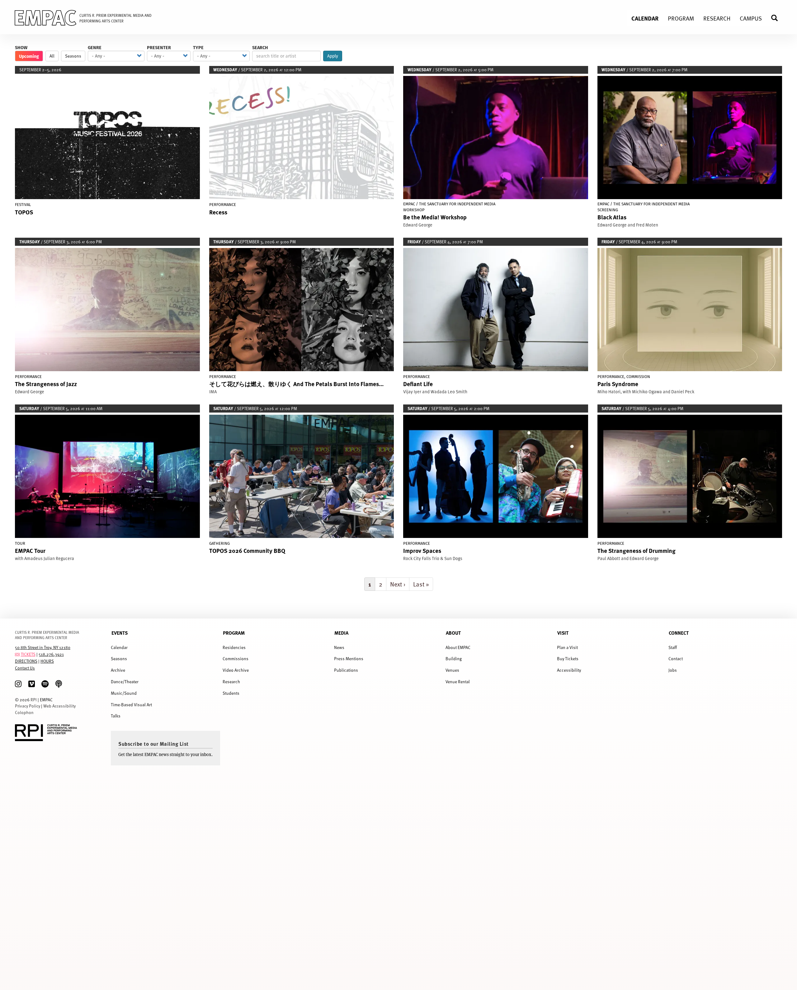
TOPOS (24, 212)
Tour (20, 543)
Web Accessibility (59, 706)
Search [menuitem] (777, 18)
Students (231, 693)
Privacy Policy (27, 706)
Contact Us (25, 668)
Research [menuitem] (716, 18)
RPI (34, 700)
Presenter (159, 47)
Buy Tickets (567, 658)
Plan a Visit (567, 647)
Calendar (119, 647)
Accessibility (569, 670)
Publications (346, 670)
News (339, 647)
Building (454, 658)
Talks (115, 716)
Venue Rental (458, 681)
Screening (607, 210)
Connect (679, 632)
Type (198, 47)
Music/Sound (124, 693)
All (52, 56)
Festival (23, 205)
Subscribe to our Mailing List (153, 743)
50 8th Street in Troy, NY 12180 (42, 647)
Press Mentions (348, 658)
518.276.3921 (51, 654)
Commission (638, 377)
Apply (332, 56)
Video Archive (236, 670)
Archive (118, 670)
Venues (452, 670)
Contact (675, 658)
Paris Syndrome (617, 383)
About (453, 632)
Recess (218, 212)
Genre (94, 47)
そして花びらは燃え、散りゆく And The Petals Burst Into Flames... (296, 383)
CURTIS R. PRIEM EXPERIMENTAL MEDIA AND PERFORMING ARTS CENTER (47, 635)
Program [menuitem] (681, 18)
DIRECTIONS (26, 661)
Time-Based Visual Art (131, 704)
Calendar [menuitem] (644, 18)
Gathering (219, 543)
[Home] (41, 18)
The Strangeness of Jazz (46, 383)
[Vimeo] (31, 684)
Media (341, 632)
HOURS (47, 661)
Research (231, 681)
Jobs (672, 670)
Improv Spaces (422, 550)
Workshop (414, 210)
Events (119, 632)
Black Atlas (611, 216)
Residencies (234, 647)
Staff (672, 647)
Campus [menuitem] (751, 18)
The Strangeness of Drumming (636, 550)
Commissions (235, 658)
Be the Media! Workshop (435, 216)
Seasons (73, 56)
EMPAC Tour (30, 550)
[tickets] (17, 654)
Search (260, 47)
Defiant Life (418, 383)
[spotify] (45, 684)
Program (234, 632)
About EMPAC (458, 647)
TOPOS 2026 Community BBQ (247, 550)
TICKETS (28, 654)
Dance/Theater (125, 681)
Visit (562, 632)
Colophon (24, 712)
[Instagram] (18, 684)
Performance (222, 205)
